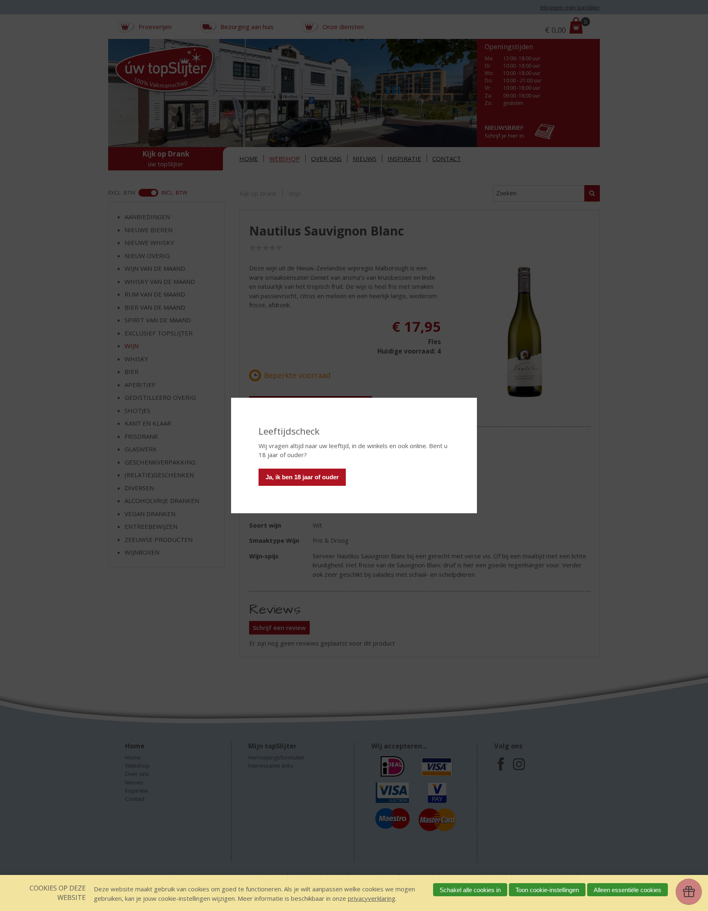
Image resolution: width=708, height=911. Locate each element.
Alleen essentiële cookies (627, 889)
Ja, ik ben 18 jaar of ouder (302, 477)
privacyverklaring (371, 898)
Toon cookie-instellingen (547, 889)
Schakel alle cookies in (470, 889)
